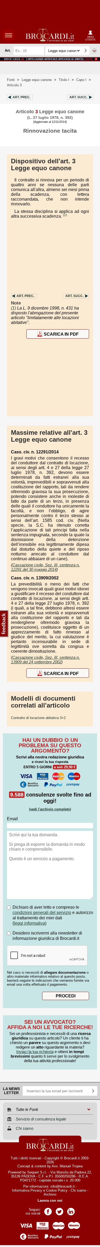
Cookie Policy (56, 1190)
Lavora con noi (50, 1201)
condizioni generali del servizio (42, 912)
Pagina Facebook (48, 1210)
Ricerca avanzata (94, 50)
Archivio (50, 1194)
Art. (21, 97)
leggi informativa (29, 923)
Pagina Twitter (59, 1210)
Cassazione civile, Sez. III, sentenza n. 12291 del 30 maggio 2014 (45, 567)
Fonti (11, 80)
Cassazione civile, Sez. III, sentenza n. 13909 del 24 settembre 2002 (45, 659)
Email (12, 819)
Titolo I (64, 80)
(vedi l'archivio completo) (50, 809)
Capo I (81, 80)
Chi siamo (78, 1190)
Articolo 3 (14, 85)
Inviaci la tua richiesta (35, 1051)
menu (8, 35)
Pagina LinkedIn (71, 1210)
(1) (65, 215)
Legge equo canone (37, 80)
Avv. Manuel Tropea (67, 1166)
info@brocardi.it (62, 1186)
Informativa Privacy (27, 1190)
